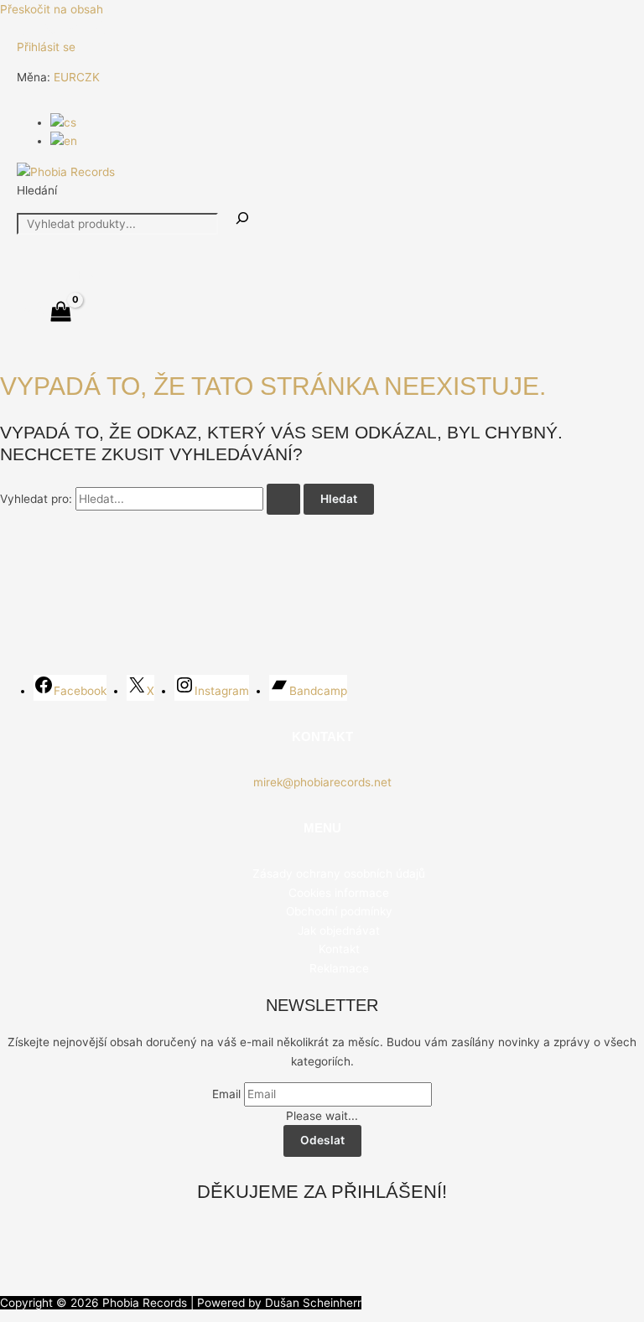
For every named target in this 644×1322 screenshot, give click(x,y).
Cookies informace (338, 892)
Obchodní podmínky (339, 911)
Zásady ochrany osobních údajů (338, 873)
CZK (88, 77)
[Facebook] (24, 32)
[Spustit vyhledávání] (283, 500)
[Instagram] (74, 32)
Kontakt (339, 949)
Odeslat (322, 1140)
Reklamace (339, 968)
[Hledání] (242, 219)
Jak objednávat (339, 930)
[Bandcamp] (99, 32)
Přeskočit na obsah (51, 9)
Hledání (37, 190)
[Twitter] (49, 32)
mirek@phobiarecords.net (322, 782)
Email (226, 1094)
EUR (65, 77)
